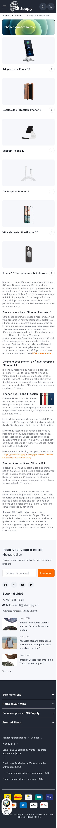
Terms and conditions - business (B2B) (22, 779)
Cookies (35, 737)
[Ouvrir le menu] (5, 7)
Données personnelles (14, 737)
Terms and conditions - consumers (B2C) (28, 773)
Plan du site (8, 743)
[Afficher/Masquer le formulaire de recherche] (43, 6)
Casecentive (44, 353)
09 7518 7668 (15, 599)
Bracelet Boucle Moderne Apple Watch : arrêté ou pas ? (36, 661)
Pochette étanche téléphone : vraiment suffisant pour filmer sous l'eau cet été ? (35, 644)
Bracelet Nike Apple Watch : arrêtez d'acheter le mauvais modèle (34, 626)
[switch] (6, 812)
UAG (34, 353)
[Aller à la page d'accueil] (21, 7)
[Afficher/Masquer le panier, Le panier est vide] (51, 6)
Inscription (46, 573)
